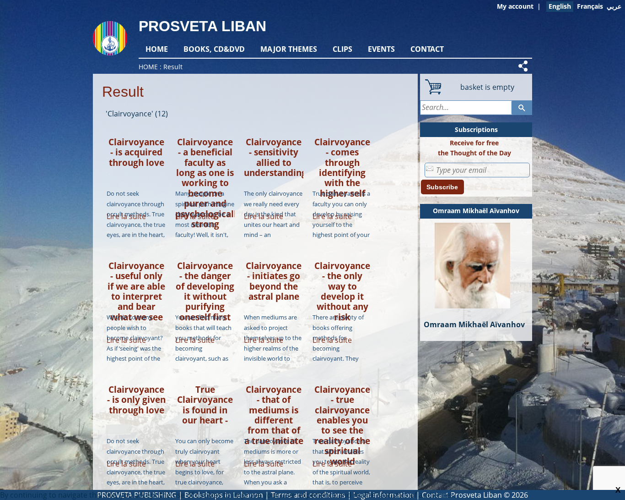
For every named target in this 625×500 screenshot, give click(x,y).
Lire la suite (126, 216)
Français (590, 6)
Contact (427, 49)
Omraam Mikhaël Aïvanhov (476, 210)
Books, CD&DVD (214, 49)
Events (381, 49)
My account (515, 6)
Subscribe (442, 187)
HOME (156, 49)
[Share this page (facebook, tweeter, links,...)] (524, 65)
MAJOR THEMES (288, 49)
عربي (614, 6)
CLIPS (342, 49)
